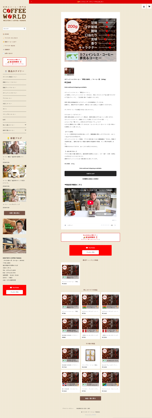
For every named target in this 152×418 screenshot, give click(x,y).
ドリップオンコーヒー (9, 114)
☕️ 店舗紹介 (6, 49)
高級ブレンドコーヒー (9, 87)
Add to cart (90, 173)
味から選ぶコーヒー (9, 125)
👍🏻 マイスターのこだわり (10, 38)
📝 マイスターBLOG (9, 46)
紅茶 (4, 119)
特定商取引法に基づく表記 (83, 408)
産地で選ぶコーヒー (9, 130)
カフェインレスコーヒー (10, 93)
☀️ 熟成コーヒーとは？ (9, 42)
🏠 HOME (6, 34)
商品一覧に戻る (90, 398)
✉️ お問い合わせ (7, 53)
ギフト (5, 109)
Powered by (88, 414)
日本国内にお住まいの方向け (91, 179)
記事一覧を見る (14, 213)
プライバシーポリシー (68, 408)
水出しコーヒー (7, 103)
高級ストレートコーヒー (10, 82)
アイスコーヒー (7, 98)
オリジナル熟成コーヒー (10, 77)
